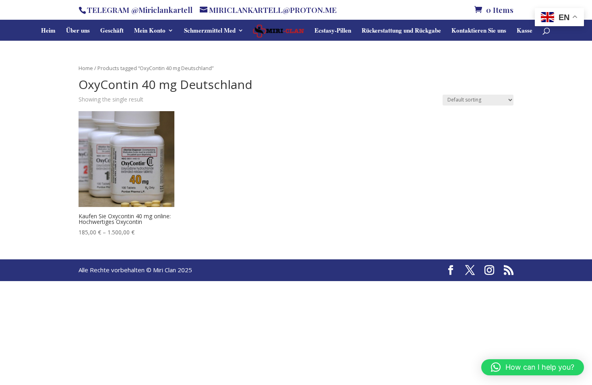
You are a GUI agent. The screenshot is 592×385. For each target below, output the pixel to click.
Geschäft (112, 31)
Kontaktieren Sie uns (478, 31)
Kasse (524, 31)
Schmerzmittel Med (210, 31)
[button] (532, 367)
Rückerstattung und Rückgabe (401, 31)
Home (86, 68)
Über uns (78, 31)
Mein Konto (150, 31)
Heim (48, 31)
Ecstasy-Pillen (333, 31)
